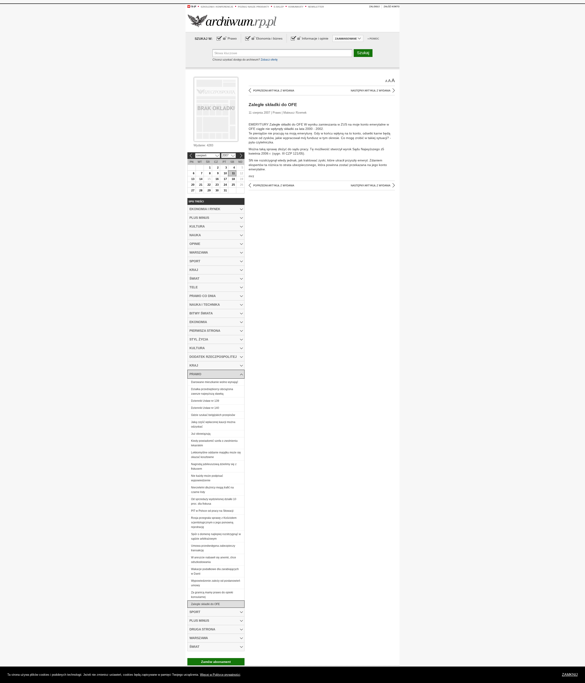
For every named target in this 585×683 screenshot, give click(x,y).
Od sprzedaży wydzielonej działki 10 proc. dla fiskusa (213, 501)
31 (225, 190)
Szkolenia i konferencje (217, 6)
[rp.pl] (191, 6)
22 (209, 184)
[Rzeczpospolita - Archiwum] (232, 21)
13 (192, 179)
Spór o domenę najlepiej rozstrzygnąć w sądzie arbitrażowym (216, 536)
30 (217, 190)
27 (192, 190)
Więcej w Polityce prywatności (220, 674)
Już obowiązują (200, 433)
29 (209, 190)
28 (200, 190)
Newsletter (316, 6)
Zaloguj (374, 6)
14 (200, 179)
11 (233, 173)
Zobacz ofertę (269, 59)
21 (200, 184)
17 (225, 179)
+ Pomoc (373, 38)
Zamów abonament (216, 662)
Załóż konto (391, 6)
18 (233, 179)
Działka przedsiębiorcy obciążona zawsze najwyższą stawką (212, 391)
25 (233, 184)
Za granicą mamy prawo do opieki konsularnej (212, 595)
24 (225, 184)
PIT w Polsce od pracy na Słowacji (212, 510)
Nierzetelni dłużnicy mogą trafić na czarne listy (212, 490)
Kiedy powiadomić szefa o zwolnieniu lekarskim (214, 443)
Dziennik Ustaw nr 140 (205, 408)
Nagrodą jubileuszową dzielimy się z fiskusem (214, 466)
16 (217, 179)
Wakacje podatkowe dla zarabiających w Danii (215, 571)
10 (225, 173)
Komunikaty (295, 6)
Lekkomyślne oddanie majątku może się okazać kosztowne (216, 455)
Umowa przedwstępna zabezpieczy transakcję (213, 548)
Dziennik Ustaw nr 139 (205, 400)
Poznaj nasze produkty (253, 6)
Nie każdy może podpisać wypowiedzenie (207, 478)
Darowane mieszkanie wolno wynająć (214, 382)
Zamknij (570, 675)
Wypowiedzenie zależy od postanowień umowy (215, 583)
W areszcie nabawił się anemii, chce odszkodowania (213, 560)
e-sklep (279, 6)
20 (192, 184)
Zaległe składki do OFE (205, 604)
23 (217, 184)
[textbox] (282, 53)
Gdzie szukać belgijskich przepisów (213, 415)
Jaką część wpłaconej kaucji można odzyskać (213, 424)
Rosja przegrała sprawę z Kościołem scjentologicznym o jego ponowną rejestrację (214, 522)
